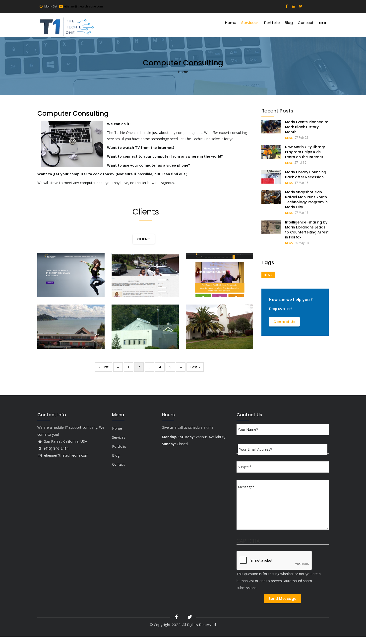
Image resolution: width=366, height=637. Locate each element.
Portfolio (272, 22)
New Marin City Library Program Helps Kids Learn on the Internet (305, 151)
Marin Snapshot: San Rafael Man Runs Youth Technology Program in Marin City (306, 200)
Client (48, 293)
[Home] (66, 25)
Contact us (284, 321)
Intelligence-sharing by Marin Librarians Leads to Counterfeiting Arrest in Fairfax (307, 230)
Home (230, 22)
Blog (289, 22)
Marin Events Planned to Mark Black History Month (306, 126)
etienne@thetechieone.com (83, 6)
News (289, 137)
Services (249, 22)
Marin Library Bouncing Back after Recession (305, 175)
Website (123, 293)
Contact (306, 22)
